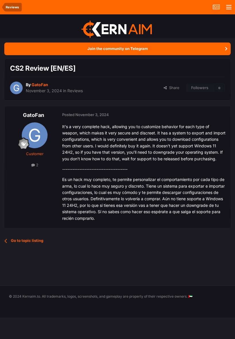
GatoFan (33, 115)
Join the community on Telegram (117, 48)
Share (173, 87)
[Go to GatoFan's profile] (16, 88)
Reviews (75, 90)
